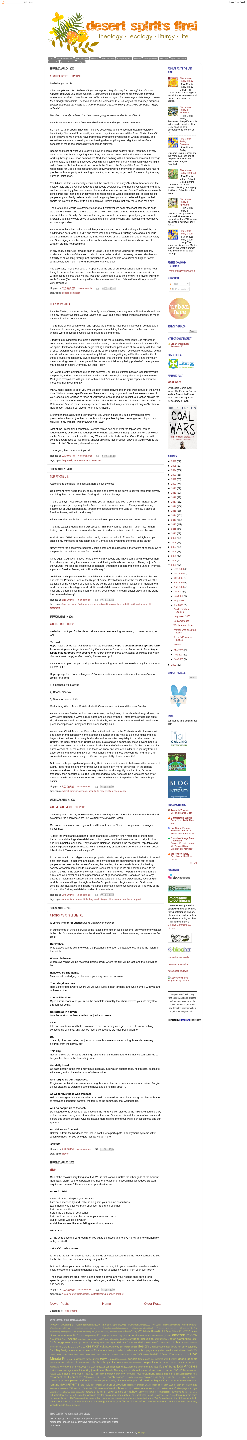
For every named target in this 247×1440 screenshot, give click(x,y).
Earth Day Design (59, 1350)
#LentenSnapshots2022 (139, 1325)
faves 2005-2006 (70, 1354)
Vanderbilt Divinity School (182, 270)
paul (66, 1377)
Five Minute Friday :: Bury (186, 79)
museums (158, 1370)
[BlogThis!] (105, 288)
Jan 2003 (179, 659)
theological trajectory (124, 58)
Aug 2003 (179, 587)
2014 (174, 515)
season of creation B (109, 1388)
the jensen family (180, 853)
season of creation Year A (134, 1388)
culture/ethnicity (109, 1346)
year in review (73, 1405)
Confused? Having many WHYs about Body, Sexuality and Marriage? (182, 846)
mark (59, 1370)
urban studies (170, 1398)
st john (98, 1391)
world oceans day (171, 1401)
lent (88, 460)
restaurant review (178, 1380)
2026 (174, 461)
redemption (132, 1380)
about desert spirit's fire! (64, 58)
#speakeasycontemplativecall (86, 1328)
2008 (174, 542)
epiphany (110, 1350)
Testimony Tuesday (74, 1395)
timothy (123, 1398)
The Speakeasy (138, 1395)
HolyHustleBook (135, 1363)
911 (98, 1335)
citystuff (154, 1342)
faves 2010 (168, 1354)
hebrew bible (123, 604)
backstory (137, 58)
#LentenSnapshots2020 (87, 1324)
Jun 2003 (179, 596)
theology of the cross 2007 (62, 1398)
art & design (164, 58)
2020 (174, 488)
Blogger (142, 1432)
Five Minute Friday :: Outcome (186, 141)
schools (98, 1385)
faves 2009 (136, 1354)
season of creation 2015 (161, 1385)
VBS (59, 1401)
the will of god (153, 1395)
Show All (193, 863)
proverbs (65, 1380)
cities (147, 1342)
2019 (174, 492)
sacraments (120, 791)
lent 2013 (81, 1366)
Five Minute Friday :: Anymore (186, 202)
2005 (174, 556)
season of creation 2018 (85, 1388)
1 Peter (167, 1331)
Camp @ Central (80, 1342)
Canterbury (94, 1342)
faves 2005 (55, 1354)
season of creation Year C (162, 1388)
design (143, 1346)
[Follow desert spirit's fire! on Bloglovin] (179, 708)
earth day (192, 1346)
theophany (79, 1398)
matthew (98, 1370)
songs (193, 1388)
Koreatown (65, 1366)
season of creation (114, 1384)
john (194, 1362)
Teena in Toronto (180, 810)
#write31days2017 (108, 58)
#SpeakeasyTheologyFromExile (63, 1331)
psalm (74, 1380)
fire (188, 1355)
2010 (174, 533)
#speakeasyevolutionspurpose (115, 1328)
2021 (174, 483)
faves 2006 (84, 1354)
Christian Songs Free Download (182, 839)
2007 (174, 547)
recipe (101, 1380)
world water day (189, 1401)
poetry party (101, 1377)
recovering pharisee (115, 1380)
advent (65, 791)
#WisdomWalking (117, 1331)
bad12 (101, 1339)
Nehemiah (99, 1374)
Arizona (72, 1338)
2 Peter (175, 1331)
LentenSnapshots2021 (117, 1366)
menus (127, 1370)
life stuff (163, 1366)
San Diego (87, 1384)
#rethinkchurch (189, 1324)
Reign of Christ (161, 1380)
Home (106, 1303)
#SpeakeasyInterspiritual (142, 1328)
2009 (174, 538)
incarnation (79, 460)
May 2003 (179, 600)
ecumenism (68, 899)
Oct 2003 (179, 578)
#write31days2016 (82, 58)
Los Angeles (187, 1366)
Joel (189, 1363)
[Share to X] (108, 288)
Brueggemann (69, 604)
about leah (94, 58)
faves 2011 (180, 1354)
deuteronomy (179, 1346)
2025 (174, 465)
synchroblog (178, 1391)
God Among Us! (59, 476)
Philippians (89, 1377)
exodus (169, 1350)
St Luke (109, 1391)
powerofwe (138, 1377)
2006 (174, 551)
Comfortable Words (181, 817)
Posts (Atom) (70, 1310)
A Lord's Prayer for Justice (66, 915)
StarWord (143, 1392)
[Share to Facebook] (111, 288)
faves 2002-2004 (189, 1350)
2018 (174, 497)
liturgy (104, 899)
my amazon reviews (178, 971)
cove (186, 1343)
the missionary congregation (115, 1395)
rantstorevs (93, 1381)
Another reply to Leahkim (66, 76)
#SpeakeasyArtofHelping (60, 1328)
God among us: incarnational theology (97, 604)
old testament (114, 899)
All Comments (178, 289)
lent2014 (100, 1366)
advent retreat (144, 1335)
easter (72, 1350)
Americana (55, 1339)
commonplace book (150, 58)
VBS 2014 (68, 1401)
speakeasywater (77, 1392)
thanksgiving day (91, 1395)
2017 (174, 501)
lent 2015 (91, 1367)
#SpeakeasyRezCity (188, 1328)
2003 (174, 565)
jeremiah (182, 1362)
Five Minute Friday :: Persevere (186, 110)
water (77, 1401)
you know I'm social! (67, 62)
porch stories (116, 1377)
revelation (192, 1380)
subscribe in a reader (179, 957)
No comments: (85, 288)
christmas (120, 1342)
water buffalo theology (93, 1401)
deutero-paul (163, 1346)
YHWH (53, 1170)
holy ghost (96, 1362)
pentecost (75, 292)
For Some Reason (180, 828)
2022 (174, 479)
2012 (174, 524)
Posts (174, 283)
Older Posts (152, 1303)
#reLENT (157, 1325)
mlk (150, 1370)
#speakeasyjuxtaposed (166, 1328)
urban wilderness (180, 344)
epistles (128, 1350)
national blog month (72, 1373)
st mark (119, 1391)
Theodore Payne (168, 1395)
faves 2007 (95, 1355)
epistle (119, 1350)
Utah (180, 1398)
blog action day (111, 1339)
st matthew (130, 1391)
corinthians (176, 1342)
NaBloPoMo (180, 1370)
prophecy (127, 899)
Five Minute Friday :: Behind (188, 171)
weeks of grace (113, 1401)
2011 (174, 529)
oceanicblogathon (184, 1374)
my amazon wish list (178, 964)
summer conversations (160, 1392)
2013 (174, 520)
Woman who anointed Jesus (67, 807)
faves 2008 (124, 1354)
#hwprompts (67, 1324)
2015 (174, 510)
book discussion (143, 1338)
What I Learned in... (134, 1401)
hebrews (85, 1363)
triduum (150, 1398)
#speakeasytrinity (84, 1331)
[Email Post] (97, 288)
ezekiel (177, 1350)
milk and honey (139, 604)
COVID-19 (67, 1346)
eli (92, 1350)
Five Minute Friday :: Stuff (186, 232)
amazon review (184, 1335)
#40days (54, 1324)
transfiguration (139, 1398)
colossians (164, 1342)
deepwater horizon (128, 1347)
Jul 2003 (178, 591)
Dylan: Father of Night (178, 58)
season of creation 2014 (138, 1385)
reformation (146, 1380)
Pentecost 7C (177, 346)
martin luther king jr (82, 1370)
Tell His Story (191, 1392)
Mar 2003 (179, 650)
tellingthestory (57, 1395)
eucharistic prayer (143, 1350)
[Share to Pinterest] (114, 288)
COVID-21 (80, 1346)
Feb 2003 (179, 654)
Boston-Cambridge (179, 1338)
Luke (53, 1370)
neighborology (112, 1373)
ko (58, 1367)
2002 (174, 664)
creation (74, 791)
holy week (67, 460)
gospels (192, 1358)
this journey (90, 1398)
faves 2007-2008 (110, 1354)
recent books (53, 62)
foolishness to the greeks (86, 1359)
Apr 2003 (179, 605)
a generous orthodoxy (111, 1335)
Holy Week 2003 (60, 304)
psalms (82, 1380)
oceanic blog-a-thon (165, 1374)
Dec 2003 (179, 569)
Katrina (53, 1367)
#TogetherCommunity (100, 1331)
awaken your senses (88, 1339)
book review (161, 1339)
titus (130, 1398)
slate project (183, 1388)
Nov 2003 (179, 573)
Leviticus (153, 1366)
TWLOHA (159, 1398)
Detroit (153, 1346)
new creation (106, 791)
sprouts (89, 1391)
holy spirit (109, 1362)
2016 (174, 506)
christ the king (106, 1342)
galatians (114, 1359)
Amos (65, 1294)
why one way (154, 1402)
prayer (65, 1153)
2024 (174, 470)
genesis (83, 791)
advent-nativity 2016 (161, 1335)
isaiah (86, 1294)
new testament (145, 1373)
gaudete (123, 1359)
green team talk (57, 1363)
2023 (174, 474)
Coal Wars (174, 381)
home (51, 58)
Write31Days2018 (58, 1405)
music (169, 1370)
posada (129, 1377)
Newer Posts (59, 1303)
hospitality (93, 791)
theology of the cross (186, 1395)
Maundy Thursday (114, 1370)
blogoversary (126, 1339)
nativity (89, 1373)
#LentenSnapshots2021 (114, 1324)
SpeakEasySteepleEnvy (60, 1392)
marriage (67, 1370)
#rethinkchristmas (171, 1325)
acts (125, 1335)
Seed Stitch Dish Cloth (181, 813)
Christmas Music (135, 1342)
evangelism (159, 1350)
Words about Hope (62, 624)
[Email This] (103, 288)
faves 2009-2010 (152, 1354)
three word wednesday (108, 1398)
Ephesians (99, 1350)
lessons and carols (139, 1366)
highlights (81, 62)
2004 (174, 560)
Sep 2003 (179, 582)
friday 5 (104, 1358)
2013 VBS (183, 1331)
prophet (137, 899)
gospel (65, 292)
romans (54, 1384)
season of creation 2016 (185, 1385)
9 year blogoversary (87, 1335)
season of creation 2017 (61, 1388)
